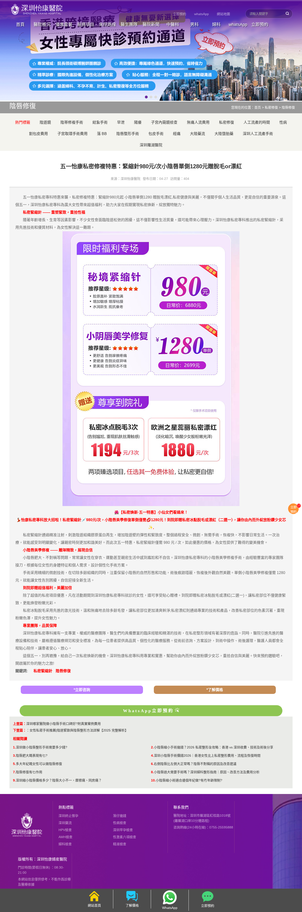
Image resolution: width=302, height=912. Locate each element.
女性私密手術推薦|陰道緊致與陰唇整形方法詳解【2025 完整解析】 (78, 730)
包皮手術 (156, 134)
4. (152, 755)
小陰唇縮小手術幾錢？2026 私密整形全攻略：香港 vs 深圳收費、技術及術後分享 (213, 747)
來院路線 (107, 24)
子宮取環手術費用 (72, 134)
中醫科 (172, 24)
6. (152, 764)
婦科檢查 (65, 844)
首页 (257, 107)
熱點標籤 (66, 807)
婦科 (216, 24)
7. (14, 772)
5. (14, 764)
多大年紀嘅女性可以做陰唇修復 (39, 764)
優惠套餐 (63, 24)
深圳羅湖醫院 (151, 145)
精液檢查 (119, 844)
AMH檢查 (65, 837)
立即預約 (179, 14)
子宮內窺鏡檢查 (164, 122)
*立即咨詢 (82, 690)
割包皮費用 (38, 134)
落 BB (102, 134)
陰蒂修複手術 (71, 122)
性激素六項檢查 (124, 837)
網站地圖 (223, 14)
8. (152, 772)
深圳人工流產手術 (258, 134)
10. (153, 780)
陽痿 (138, 122)
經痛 (176, 134)
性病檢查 (119, 823)
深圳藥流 (65, 823)
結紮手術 (100, 122)
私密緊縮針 (43, 671)
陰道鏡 (45, 122)
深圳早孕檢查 (123, 830)
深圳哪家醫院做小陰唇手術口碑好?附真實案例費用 (63, 724)
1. (14, 747)
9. (14, 780)
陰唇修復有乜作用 (29, 772)
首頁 (20, 24)
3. (14, 755)
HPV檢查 (65, 830)
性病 (283, 122)
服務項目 (85, 24)
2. (152, 747)
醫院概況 (42, 24)
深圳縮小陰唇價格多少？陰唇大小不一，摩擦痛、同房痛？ (59, 780)
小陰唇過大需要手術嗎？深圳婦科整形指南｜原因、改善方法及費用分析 (207, 772)
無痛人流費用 (198, 122)
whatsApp (201, 14)
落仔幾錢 (119, 816)
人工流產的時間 (256, 122)
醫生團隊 (129, 24)
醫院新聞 (151, 24)
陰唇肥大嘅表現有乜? (31, 755)
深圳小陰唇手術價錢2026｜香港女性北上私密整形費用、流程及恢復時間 (207, 755)
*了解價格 (214, 690)
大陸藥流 (197, 134)
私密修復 (271, 107)
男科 (194, 24)
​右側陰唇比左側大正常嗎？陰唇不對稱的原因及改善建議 (195, 764)
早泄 (121, 122)
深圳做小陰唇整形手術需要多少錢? (41, 747)
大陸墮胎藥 (223, 134)
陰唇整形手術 (127, 134)
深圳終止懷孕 (68, 816)
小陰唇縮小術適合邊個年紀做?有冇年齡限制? (189, 780)
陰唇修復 (288, 107)
